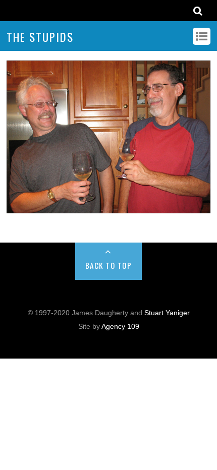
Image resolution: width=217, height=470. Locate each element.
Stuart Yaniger (167, 313)
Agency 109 (120, 326)
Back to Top (108, 265)
